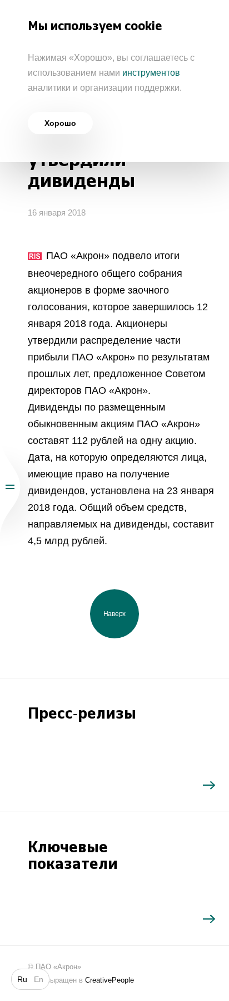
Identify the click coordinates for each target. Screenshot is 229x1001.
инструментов (151, 72)
